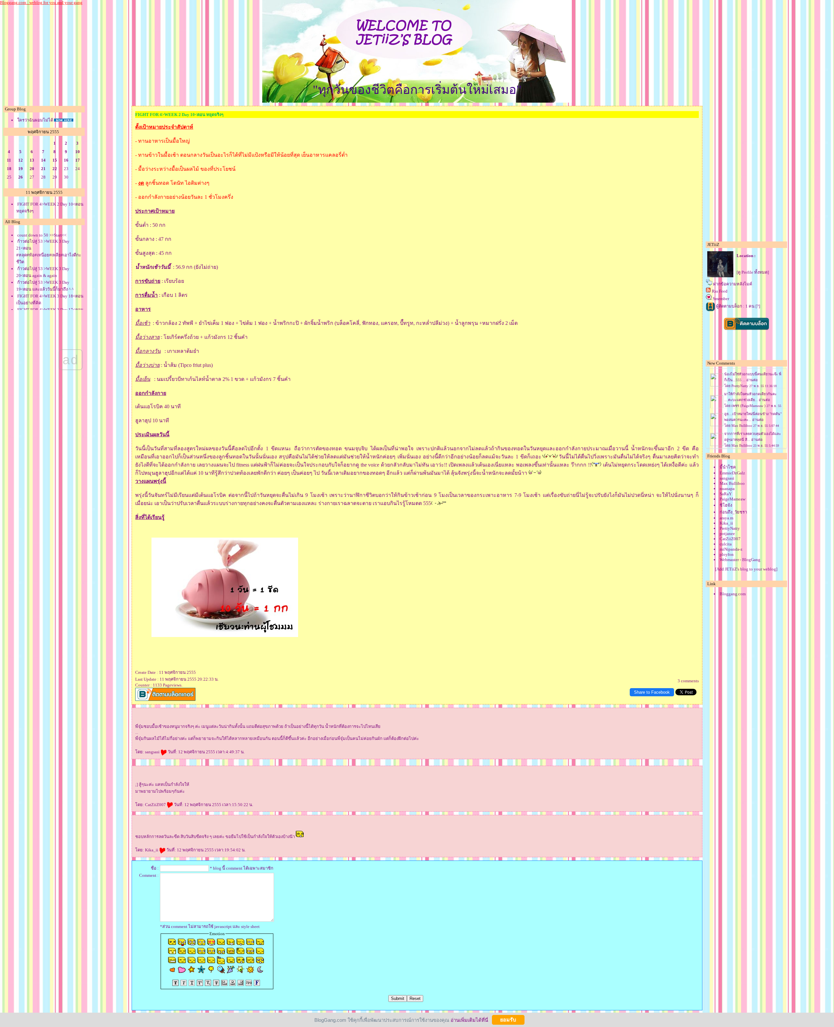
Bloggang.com (733, 593)
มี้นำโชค (728, 467)
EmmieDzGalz (732, 472)
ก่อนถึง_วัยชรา (733, 512)
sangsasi (153, 751)
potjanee (727, 533)
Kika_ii (152, 849)
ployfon (727, 554)
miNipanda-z (731, 549)
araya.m (726, 517)
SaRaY (726, 493)
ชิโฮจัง (726, 505)
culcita (726, 544)
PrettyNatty (730, 528)
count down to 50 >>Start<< (41, 235)
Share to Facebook (652, 692)
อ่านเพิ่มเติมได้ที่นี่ (469, 1019)
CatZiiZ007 (156, 804)
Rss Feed (719, 291)
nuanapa (727, 488)
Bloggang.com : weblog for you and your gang (41, 2)
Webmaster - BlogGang (740, 559)
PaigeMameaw (732, 499)
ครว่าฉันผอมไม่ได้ (35, 120)
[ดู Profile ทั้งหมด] (753, 272)
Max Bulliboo (732, 483)
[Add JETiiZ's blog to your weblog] (746, 569)
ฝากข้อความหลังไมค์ (732, 284)
